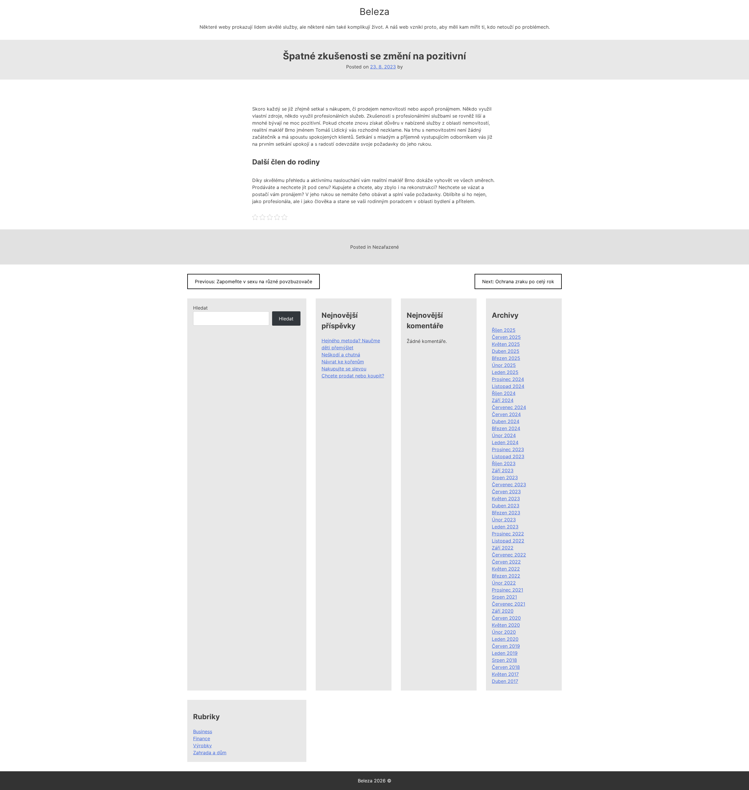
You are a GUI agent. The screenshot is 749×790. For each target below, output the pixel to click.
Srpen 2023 (505, 477)
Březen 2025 (506, 358)
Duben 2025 (505, 351)
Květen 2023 (506, 499)
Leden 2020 (505, 639)
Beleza (374, 11)
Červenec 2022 (509, 555)
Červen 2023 (506, 491)
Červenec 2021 (508, 604)
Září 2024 (502, 400)
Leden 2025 (505, 372)
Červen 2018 (506, 667)
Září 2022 (502, 548)
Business (202, 731)
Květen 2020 (506, 625)
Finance (201, 738)
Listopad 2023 (508, 456)
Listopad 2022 (508, 541)
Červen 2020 (506, 618)
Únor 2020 (504, 632)
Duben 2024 (505, 421)
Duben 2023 (505, 506)
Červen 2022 (506, 562)
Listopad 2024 (508, 386)
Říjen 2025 (504, 330)
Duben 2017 (505, 681)
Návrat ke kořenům (343, 362)
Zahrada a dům (209, 752)
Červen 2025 (506, 337)
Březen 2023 (506, 513)
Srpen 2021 (504, 597)
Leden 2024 (505, 442)
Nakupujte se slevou (344, 369)
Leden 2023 (505, 527)
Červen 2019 (506, 646)
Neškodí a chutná (341, 355)
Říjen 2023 (504, 463)
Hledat (200, 308)
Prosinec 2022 (508, 534)
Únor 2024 (504, 435)
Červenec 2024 (509, 407)
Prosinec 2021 (507, 590)
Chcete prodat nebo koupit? (353, 376)
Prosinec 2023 (508, 449)
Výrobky (202, 745)
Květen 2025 (506, 344)
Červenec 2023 (509, 484)
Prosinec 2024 (508, 379)
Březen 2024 (506, 428)
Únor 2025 (504, 365)
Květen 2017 (505, 674)
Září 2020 (502, 611)
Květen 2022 (506, 569)
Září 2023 (502, 470)
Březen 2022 (506, 576)
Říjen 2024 (504, 393)
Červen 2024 (506, 414)
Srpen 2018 (504, 660)
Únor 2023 (504, 520)
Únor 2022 (504, 583)
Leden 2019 (505, 653)
